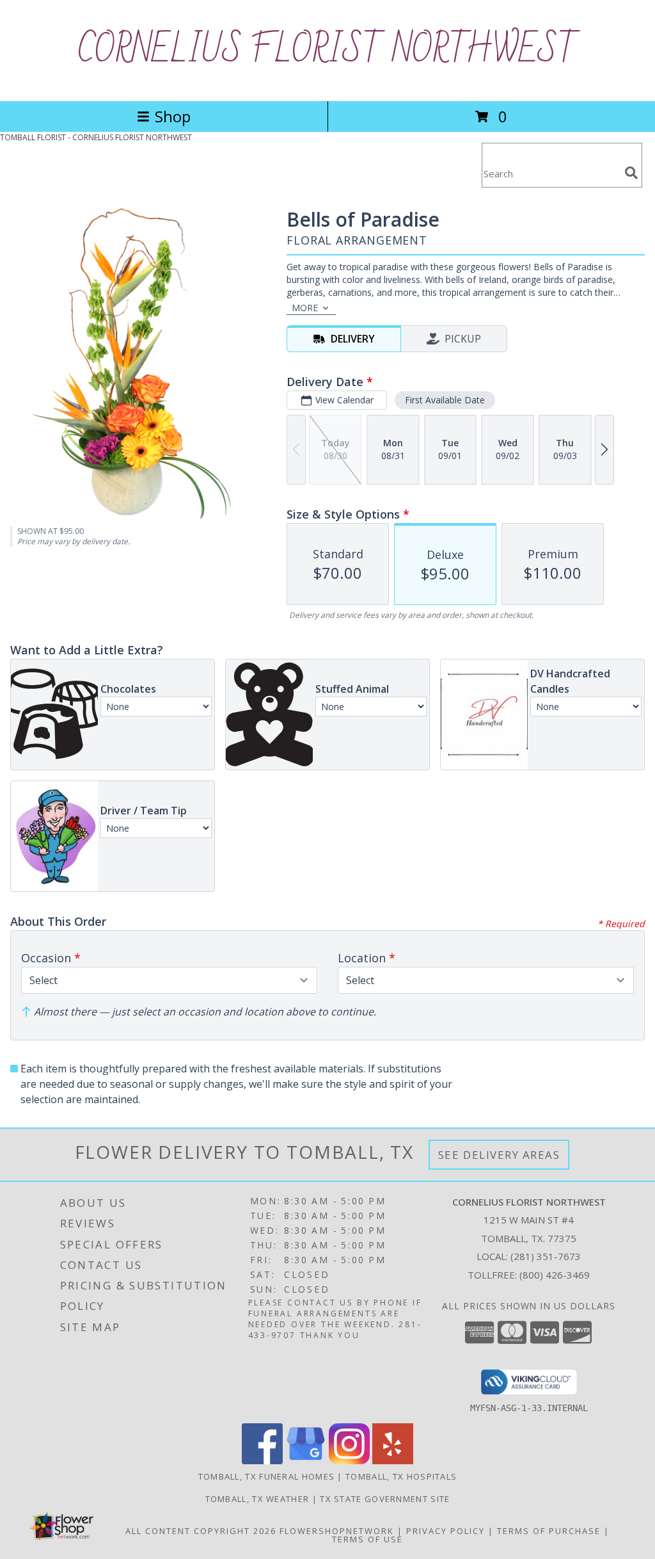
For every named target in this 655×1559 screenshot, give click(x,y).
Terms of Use (367, 1539)
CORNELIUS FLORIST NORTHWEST (327, 50)
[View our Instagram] (349, 1461)
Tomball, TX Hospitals (401, 1476)
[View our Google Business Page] (305, 1461)
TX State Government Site (385, 1499)
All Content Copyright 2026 (200, 1531)
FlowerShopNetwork (337, 1531)
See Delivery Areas (499, 1154)
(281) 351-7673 (545, 1256)
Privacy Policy (445, 1531)
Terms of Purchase (549, 1531)
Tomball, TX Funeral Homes (266, 1476)
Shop (173, 116)
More (305, 308)
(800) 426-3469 (554, 1274)
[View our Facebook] (262, 1461)
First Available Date (445, 400)
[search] (631, 173)
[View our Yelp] (392, 1461)
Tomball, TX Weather (257, 1499)
